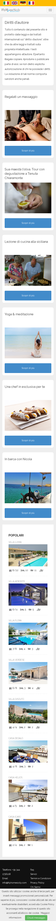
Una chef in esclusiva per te (25, 387)
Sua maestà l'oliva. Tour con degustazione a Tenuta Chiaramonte (24, 173)
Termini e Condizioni (40, 878)
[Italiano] (6, 3)
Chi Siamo (35, 887)
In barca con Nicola (18, 459)
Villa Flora (15, 620)
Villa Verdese (17, 660)
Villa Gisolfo (16, 699)
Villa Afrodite (17, 581)
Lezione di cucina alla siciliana (26, 242)
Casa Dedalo (16, 738)
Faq (32, 870)
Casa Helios (15, 777)
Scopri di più (28, 150)
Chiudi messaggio (36, 918)
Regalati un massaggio (21, 97)
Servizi (33, 874)
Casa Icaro (15, 817)
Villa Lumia (15, 542)
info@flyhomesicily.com (14, 882)
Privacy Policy (37, 882)
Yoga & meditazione (19, 314)
